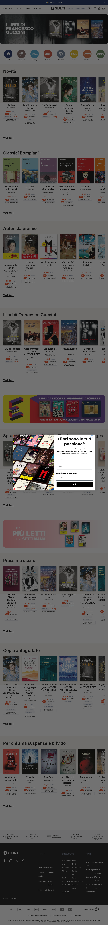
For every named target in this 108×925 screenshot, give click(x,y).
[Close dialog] (92, 437)
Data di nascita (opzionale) (66, 473)
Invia (74, 484)
